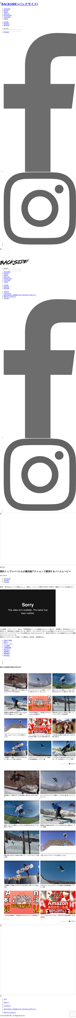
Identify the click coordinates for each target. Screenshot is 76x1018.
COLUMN (7, 17)
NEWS (6, 12)
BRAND (6, 23)
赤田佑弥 (7, 653)
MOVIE (6, 10)
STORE (6, 22)
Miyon (6, 642)
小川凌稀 (7, 646)
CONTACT (7, 293)
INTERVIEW (8, 15)
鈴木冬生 (7, 655)
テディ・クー (8, 644)
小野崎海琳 (7, 647)
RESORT (6, 25)
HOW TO (7, 14)
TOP (5, 999)
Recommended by (65, 763)
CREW (6, 19)
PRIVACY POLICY (10, 296)
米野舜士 (7, 651)
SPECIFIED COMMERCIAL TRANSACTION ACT (20, 295)
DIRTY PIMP (8, 640)
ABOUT (6, 291)
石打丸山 (7, 649)
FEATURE (7, 9)
